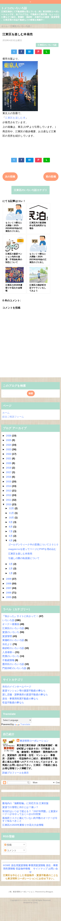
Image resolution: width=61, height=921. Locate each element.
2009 (9, 578)
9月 (11, 522)
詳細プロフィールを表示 (15, 772)
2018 (9, 467)
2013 (9, 490)
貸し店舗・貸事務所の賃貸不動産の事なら (25, 694)
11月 (12, 513)
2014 (9, 486)
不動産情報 (8, 660)
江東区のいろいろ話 (47, 45)
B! (29, 51)
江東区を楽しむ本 (15, 117)
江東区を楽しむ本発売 (20, 553)
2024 (9, 444)
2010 (9, 504)
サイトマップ (40, 868)
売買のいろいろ (10, 656)
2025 (9, 440)
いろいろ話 (8, 620)
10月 (12, 517)
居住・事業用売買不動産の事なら (20, 698)
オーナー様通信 (10, 624)
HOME (6, 865)
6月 (11, 536)
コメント (11, 850)
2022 (9, 454)
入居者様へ (8, 652)
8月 (11, 526)
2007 (9, 588)
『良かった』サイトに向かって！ (20, 616)
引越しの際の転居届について (23, 558)
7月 (11, 531)
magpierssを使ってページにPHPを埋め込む (32, 549)
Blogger (49, 892)
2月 (11, 568)
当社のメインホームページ (16, 686)
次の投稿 (10, 176)
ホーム (6, 412)
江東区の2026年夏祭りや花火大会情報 (22, 825)
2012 (9, 495)
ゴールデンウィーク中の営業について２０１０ (33, 544)
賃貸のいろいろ (10, 632)
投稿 (9, 844)
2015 (9, 481)
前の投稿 (51, 176)
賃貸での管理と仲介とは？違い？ (20, 807)
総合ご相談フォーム (13, 416)
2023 (9, 449)
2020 (9, 463)
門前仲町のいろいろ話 (14, 668)
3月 (11, 564)
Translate (25, 724)
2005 (9, 597)
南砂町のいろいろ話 (13, 648)
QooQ (35, 902)
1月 (11, 573)
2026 (9, 435)
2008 (9, 583)
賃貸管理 (7, 636)
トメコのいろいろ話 (14, 8)
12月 (12, 508)
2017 (9, 472)
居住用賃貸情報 (19, 865)
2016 (9, 476)
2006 (9, 592)
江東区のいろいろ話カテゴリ (30, 190)
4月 (11, 540)
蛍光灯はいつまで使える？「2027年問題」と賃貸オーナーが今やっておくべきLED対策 (30, 812)
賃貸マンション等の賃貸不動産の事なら (24, 690)
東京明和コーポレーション (34, 740)
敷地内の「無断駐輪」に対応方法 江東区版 (25, 803)
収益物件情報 (23, 868)
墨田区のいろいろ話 (13, 664)
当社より (7, 644)
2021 (9, 458)
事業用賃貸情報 (36, 865)
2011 (9, 500)
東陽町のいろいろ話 (13, 640)
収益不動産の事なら (13, 702)
